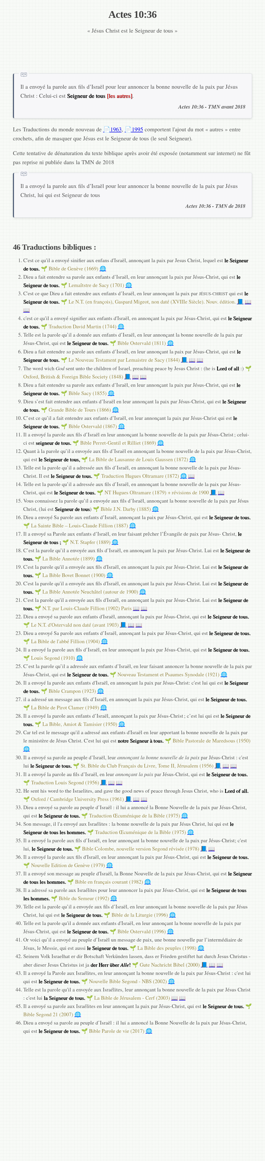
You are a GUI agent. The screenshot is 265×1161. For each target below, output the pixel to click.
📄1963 (112, 129)
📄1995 (134, 129)
